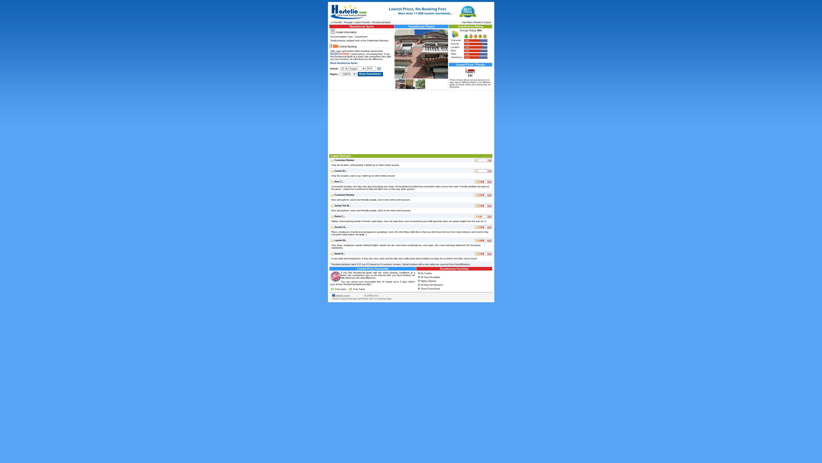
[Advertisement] (411, 122)
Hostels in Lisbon (482, 22)
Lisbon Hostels (362, 22)
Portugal (348, 22)
